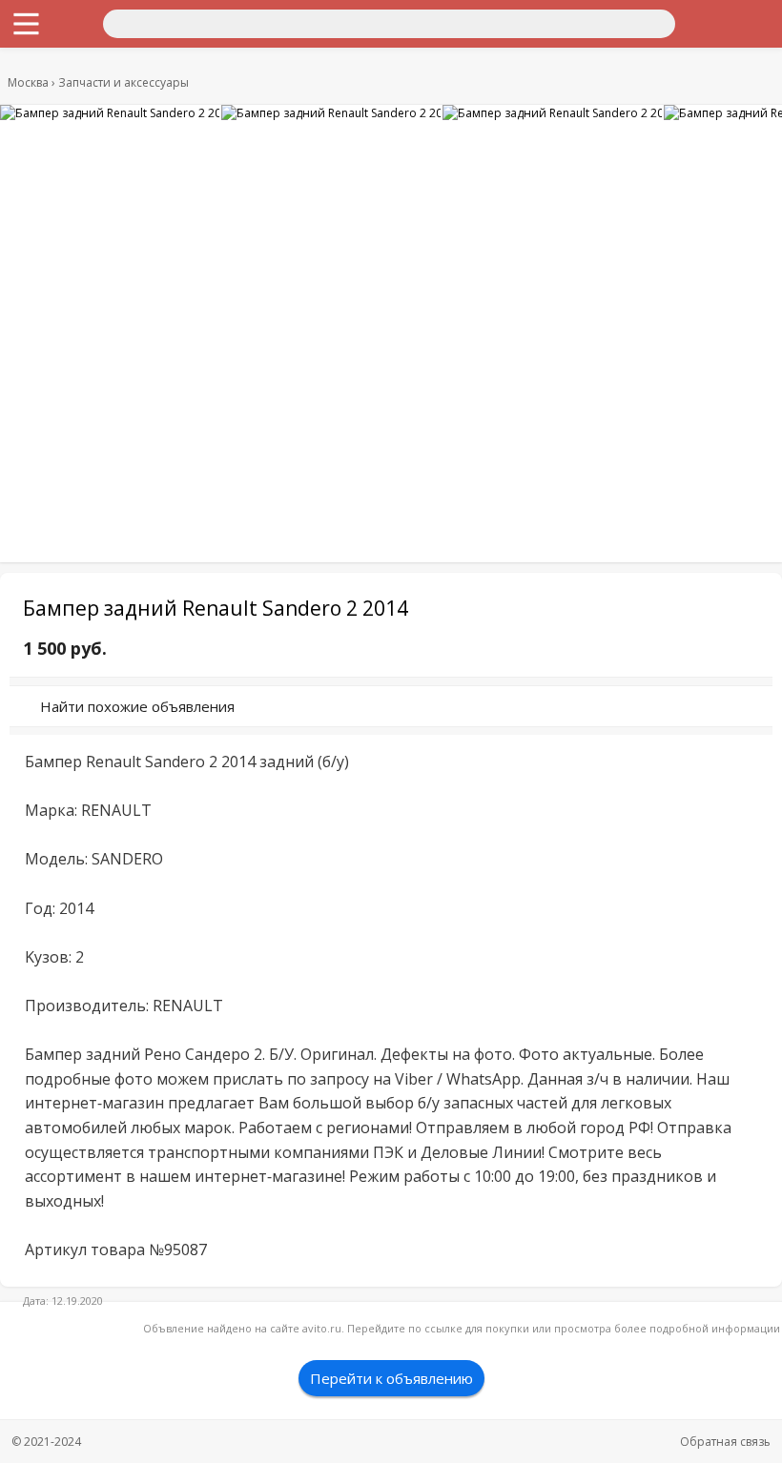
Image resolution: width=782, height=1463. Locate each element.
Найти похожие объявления (137, 706)
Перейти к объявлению (391, 1378)
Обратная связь (725, 1441)
